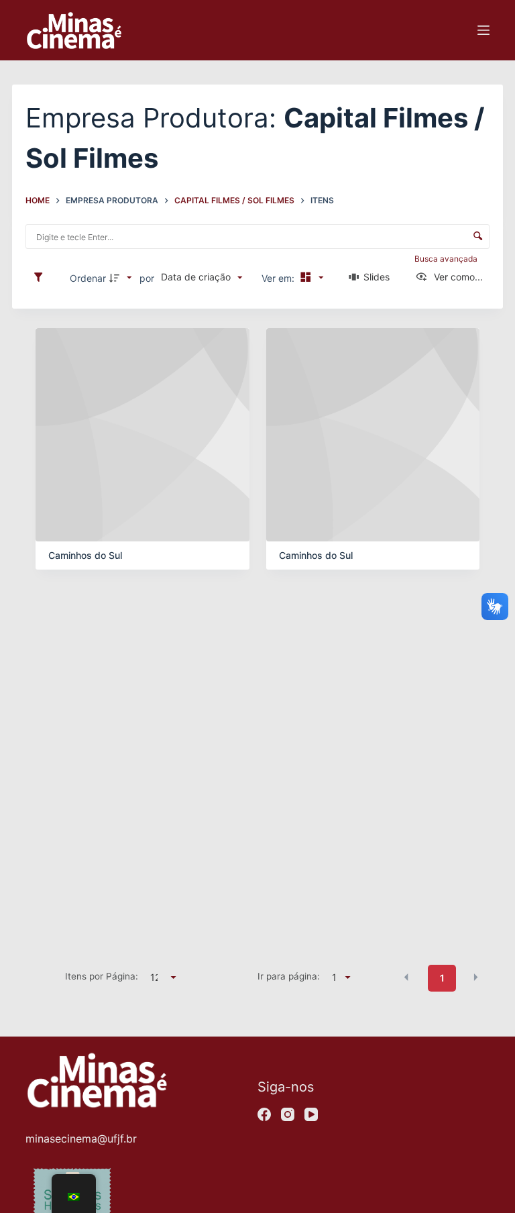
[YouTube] (311, 1114)
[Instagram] (287, 1114)
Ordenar (88, 278)
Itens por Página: (101, 976)
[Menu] (483, 30)
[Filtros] (41, 278)
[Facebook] (264, 1114)
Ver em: (279, 278)
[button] (406, 976)
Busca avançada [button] (446, 259)
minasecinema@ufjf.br (81, 1138)
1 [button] (442, 978)
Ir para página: (289, 976)
